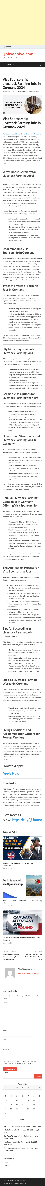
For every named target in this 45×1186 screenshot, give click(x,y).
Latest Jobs (6, 76)
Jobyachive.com (18, 53)
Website (6, 1049)
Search (5, 1072)
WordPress (14, 1183)
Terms (6, 1162)
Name (5, 1030)
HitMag (23, 1183)
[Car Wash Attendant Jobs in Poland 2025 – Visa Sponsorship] (22, 923)
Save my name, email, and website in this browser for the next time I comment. (20, 1063)
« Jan (22, 1119)
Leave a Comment (33, 91)
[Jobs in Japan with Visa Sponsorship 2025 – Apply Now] (22, 886)
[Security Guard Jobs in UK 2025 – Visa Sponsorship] (22, 849)
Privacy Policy (9, 1158)
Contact (7, 1165)
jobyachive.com (22, 91)
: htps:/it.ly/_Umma (26, 819)
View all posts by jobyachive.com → (29, 974)
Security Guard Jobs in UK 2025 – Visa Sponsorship (22, 1126)
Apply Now (11, 773)
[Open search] (39, 64)
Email (5, 1040)
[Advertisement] (22, 22)
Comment (7, 1002)
